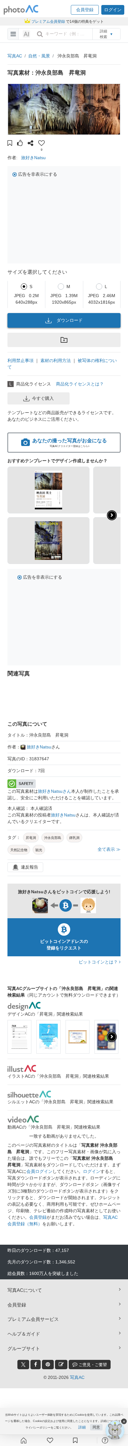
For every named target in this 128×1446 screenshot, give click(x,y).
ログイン (91, 1171)
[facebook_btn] (35, 1364)
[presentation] (112, 1037)
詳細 (82, 1427)
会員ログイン (39, 1171)
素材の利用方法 (55, 360)
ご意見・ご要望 (92, 1364)
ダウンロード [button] (70, 320)
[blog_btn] (61, 1364)
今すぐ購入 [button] (43, 398)
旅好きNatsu (33, 157)
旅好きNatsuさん (54, 791)
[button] (85, 10)
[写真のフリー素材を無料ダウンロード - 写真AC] (21, 10)
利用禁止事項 (20, 360)
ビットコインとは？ (99, 961)
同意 (96, 1427)
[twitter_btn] (23, 1364)
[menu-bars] (13, 34)
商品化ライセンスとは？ (80, 383)
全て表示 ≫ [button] (109, 849)
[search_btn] (39, 34)
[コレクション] (75, 1440)
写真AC (14, 55)
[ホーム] (23, 1440)
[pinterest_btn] (48, 1364)
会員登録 (38, 1217)
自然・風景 (39, 55)
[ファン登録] (50, 1440)
